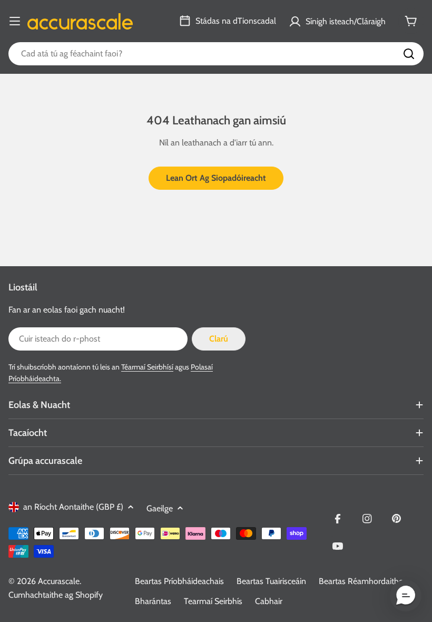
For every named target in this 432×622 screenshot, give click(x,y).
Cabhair (268, 601)
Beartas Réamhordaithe (361, 581)
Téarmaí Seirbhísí (147, 367)
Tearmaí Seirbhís (213, 601)
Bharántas (153, 601)
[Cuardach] (408, 53)
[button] (405, 595)
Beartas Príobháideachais (179, 581)
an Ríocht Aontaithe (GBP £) (73, 507)
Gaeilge (159, 508)
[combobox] (216, 53)
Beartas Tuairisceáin (271, 581)
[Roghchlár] (14, 21)
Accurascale (59, 581)
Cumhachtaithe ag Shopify (55, 595)
